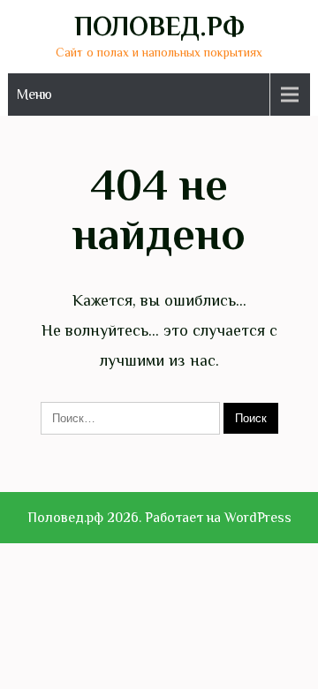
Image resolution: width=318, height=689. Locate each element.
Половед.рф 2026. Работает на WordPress (159, 518)
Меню (34, 94)
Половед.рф (159, 26)
